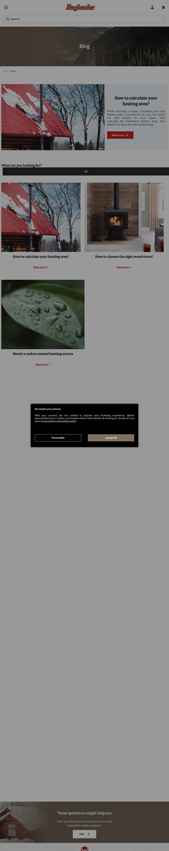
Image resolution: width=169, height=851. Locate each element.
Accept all (111, 437)
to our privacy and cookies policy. (59, 421)
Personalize (58, 437)
